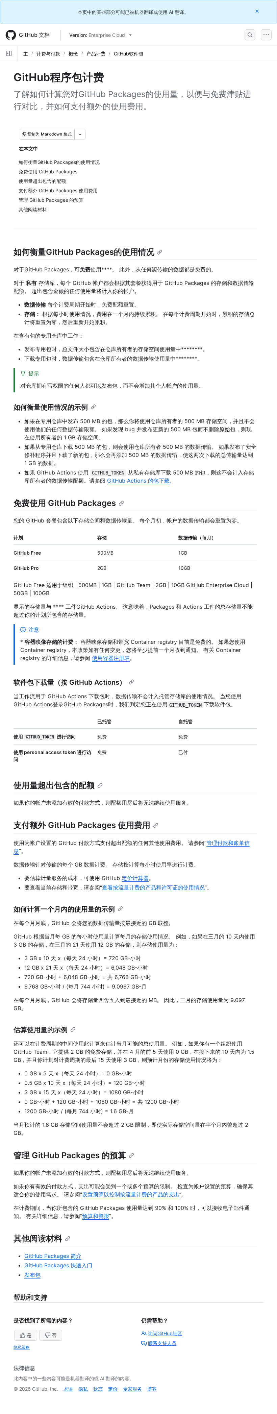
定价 (113, 1389)
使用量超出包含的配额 (54, 785)
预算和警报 (95, 1216)
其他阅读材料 (38, 1238)
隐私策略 (22, 1347)
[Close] (257, 11)
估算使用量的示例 (41, 1030)
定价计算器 (135, 878)
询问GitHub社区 (165, 1333)
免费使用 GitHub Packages (65, 503)
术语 (68, 1389)
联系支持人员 (162, 1343)
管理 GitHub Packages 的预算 (70, 1155)
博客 (152, 1389)
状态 (98, 1389)
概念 (73, 53)
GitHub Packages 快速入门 (58, 1265)
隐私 (83, 1389)
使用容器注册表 (111, 658)
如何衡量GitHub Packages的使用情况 (84, 252)
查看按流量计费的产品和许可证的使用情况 (153, 887)
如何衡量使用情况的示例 (51, 407)
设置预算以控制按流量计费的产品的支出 (130, 1194)
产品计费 (95, 53)
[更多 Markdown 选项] (80, 134)
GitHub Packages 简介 (52, 1255)
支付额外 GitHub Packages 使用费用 (82, 825)
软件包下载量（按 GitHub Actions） (70, 682)
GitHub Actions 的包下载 (138, 480)
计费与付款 (48, 53)
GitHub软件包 (128, 53)
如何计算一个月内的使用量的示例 (64, 909)
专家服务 (132, 1389)
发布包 (32, 1274)
